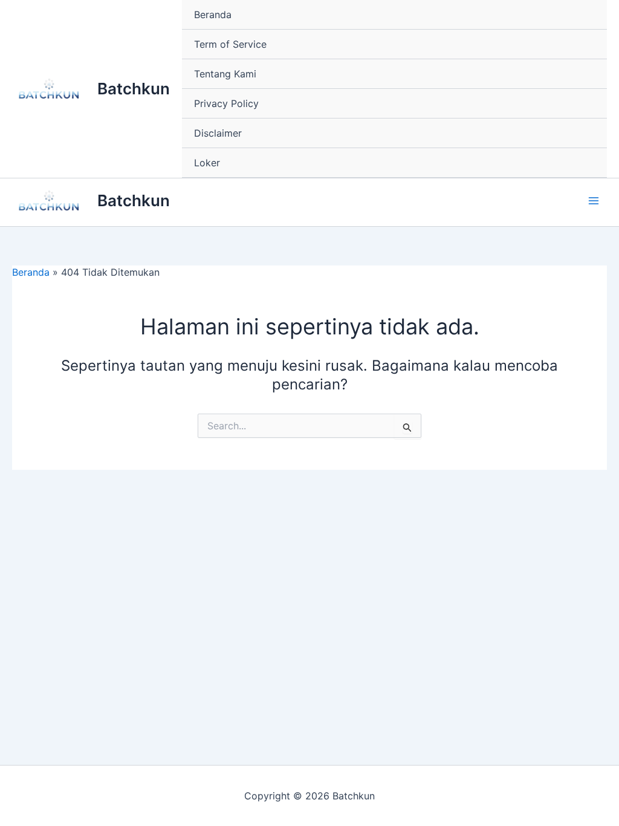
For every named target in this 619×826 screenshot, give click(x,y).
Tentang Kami (225, 74)
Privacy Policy (226, 103)
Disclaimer (218, 133)
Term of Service (230, 44)
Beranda (213, 14)
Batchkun (133, 88)
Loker (207, 163)
